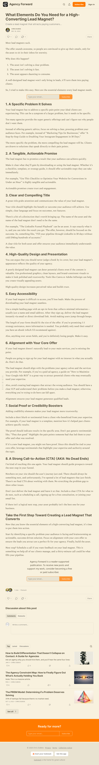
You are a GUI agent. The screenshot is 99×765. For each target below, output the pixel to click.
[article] (49, 659)
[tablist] (16, 616)
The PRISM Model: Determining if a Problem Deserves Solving (35, 694)
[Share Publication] (69, 4)
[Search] (64, 4)
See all (10, 711)
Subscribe (79, 4)
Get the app (61, 754)
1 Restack (23, 590)
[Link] (2, 104)
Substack (37, 760)
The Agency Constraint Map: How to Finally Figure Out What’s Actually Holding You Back (36, 674)
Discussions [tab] (24, 646)
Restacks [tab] (21, 616)
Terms (54, 748)
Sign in (91, 4)
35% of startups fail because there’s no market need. (27, 698)
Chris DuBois (16, 29)
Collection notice (65, 748)
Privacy (48, 748)
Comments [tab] (11, 616)
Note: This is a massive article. (18, 679)
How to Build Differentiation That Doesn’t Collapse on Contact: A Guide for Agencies (35, 655)
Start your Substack (43, 754)
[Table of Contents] (2, 382)
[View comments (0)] (16, 36)
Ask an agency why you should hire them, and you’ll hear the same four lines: (38, 659)
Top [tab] (8, 646)
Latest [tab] (14, 646)
